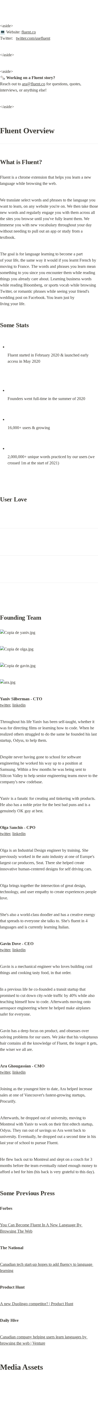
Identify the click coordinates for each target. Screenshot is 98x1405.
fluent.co (28, 32)
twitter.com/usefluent (33, 38)
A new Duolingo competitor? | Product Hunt (36, 1304)
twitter (5, 705)
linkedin (19, 705)
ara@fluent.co (33, 84)
